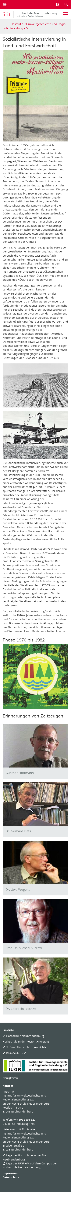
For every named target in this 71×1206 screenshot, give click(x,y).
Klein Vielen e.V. (16, 1053)
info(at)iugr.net (25, 1123)
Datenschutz (11, 1177)
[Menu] (65, 14)
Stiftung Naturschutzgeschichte (26, 1047)
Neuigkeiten (10, 1078)
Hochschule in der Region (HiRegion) (26, 1041)
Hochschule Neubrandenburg (25, 1036)
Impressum (10, 1173)
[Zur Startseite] (30, 14)
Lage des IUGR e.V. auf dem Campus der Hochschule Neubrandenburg (30, 1165)
